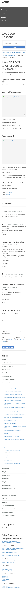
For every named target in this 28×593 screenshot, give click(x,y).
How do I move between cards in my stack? (13, 430)
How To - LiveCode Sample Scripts (9, 552)
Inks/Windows (7, 457)
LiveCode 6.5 (5, 576)
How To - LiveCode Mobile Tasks (9, 551)
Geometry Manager (8, 460)
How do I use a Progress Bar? (10, 423)
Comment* (5, 321)
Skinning (8, 194)
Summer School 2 (5, 579)
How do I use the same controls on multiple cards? (14, 414)
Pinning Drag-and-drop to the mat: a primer (13, 417)
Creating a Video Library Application (9, 560)
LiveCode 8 (4, 580)
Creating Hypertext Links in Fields (11, 411)
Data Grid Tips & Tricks (7, 569)
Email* (16, 313)
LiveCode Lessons (6, 52)
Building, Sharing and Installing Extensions (11, 587)
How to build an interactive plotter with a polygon (14, 439)
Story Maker (9, 192)
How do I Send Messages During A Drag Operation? (15, 397)
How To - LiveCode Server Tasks (9, 549)
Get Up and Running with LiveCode (9, 541)
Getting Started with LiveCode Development (11, 542)
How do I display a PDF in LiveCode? (12, 463)
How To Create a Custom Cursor (11, 442)
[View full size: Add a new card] (14, 151)
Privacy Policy (12, 340)
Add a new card (8, 136)
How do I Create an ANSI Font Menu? (12, 436)
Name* (4, 313)
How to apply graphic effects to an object (12, 391)
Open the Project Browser (11, 92)
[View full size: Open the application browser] (14, 106)
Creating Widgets (5, 586)
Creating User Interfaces (9, 55)
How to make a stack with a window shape (13, 394)
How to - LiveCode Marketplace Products (10, 554)
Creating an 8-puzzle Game (8, 562)
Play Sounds (6, 433)
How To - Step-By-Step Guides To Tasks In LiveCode (13, 53)
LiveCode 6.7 (5, 577)
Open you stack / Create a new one (13, 81)
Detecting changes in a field (10, 420)
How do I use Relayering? (9, 445)
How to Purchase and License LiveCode (10, 555)
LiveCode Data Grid (6, 568)
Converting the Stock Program (8, 570)
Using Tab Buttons (8, 386)
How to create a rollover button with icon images (14, 388)
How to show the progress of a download (12, 400)
